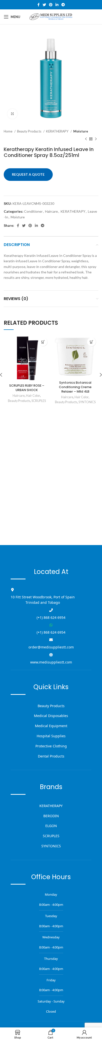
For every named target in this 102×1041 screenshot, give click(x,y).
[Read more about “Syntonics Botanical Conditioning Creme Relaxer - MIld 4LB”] (91, 342)
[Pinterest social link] (51, 4)
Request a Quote (28, 174)
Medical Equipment (51, 725)
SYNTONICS (87, 402)
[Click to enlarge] (12, 114)
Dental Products (51, 756)
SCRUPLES (38, 401)
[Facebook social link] (38, 4)
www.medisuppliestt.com (51, 662)
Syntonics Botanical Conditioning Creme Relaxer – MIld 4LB (75, 386)
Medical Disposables (51, 715)
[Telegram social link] (63, 4)
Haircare (51, 211)
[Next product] (95, 138)
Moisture (80, 131)
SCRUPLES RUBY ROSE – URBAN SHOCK (26, 387)
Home (8, 131)
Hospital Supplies (51, 736)
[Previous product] (85, 138)
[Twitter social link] (44, 4)
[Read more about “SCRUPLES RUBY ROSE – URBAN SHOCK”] (43, 342)
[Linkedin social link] (57, 4)
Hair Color (33, 395)
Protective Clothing (51, 746)
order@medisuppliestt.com (51, 647)
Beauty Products (29, 131)
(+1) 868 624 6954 (51, 617)
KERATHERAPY (57, 131)
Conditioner (33, 211)
